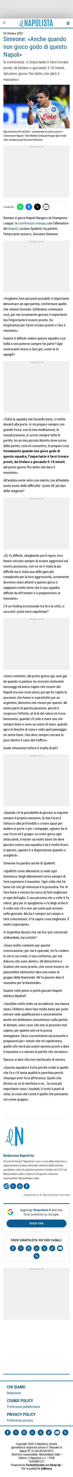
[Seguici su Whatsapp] (36, 1248)
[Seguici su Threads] (44, 1248)
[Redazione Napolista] (14, 1136)
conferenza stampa (32, 223)
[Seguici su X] (21, 1248)
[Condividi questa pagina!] (4, 23)
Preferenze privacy (20, 1420)
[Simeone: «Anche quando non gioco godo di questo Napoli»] (36, 107)
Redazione (14, 1393)
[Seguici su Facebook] (13, 1248)
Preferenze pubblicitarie (23, 1407)
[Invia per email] (46, 207)
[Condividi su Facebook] (28, 207)
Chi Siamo (16, 1387)
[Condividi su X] (37, 207)
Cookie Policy (20, 1400)
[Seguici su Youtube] (60, 1248)
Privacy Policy (21, 1414)
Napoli (12, 228)
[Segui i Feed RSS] (36, 1256)
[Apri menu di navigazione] (68, 23)
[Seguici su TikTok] (52, 1248)
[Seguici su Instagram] (29, 1248)
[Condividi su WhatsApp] (20, 207)
